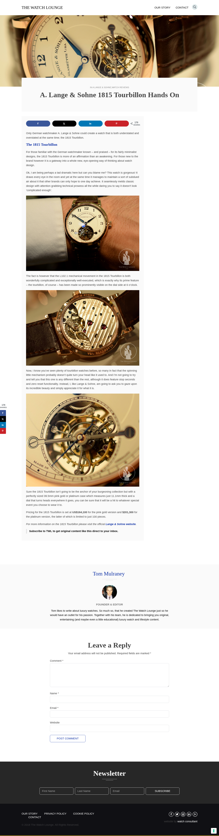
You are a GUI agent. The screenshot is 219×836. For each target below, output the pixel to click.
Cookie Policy (83, 813)
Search (194, 7)
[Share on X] (64, 124)
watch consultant (187, 821)
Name (54, 693)
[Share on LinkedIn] (91, 124)
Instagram (183, 814)
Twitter (177, 814)
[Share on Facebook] (38, 124)
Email (54, 707)
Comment (56, 660)
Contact (182, 7)
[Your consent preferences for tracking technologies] (214, 831)
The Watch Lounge (42, 7)
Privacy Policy (55, 813)
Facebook (171, 814)
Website (55, 722)
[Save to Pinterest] (117, 124)
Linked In (189, 814)
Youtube (195, 814)
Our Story (162, 7)
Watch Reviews (120, 87)
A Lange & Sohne (102, 87)
